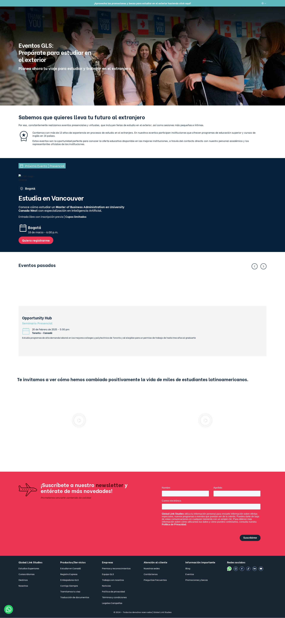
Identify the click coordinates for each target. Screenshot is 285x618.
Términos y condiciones (114, 597)
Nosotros (23, 585)
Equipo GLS (108, 574)
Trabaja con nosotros (113, 579)
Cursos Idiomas (26, 574)
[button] (255, 266)
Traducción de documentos (74, 597)
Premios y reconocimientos (116, 568)
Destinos (23, 579)
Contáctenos (150, 574)
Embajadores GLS (69, 579)
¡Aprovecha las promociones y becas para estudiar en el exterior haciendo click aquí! (142, 3)
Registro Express (68, 574)
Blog (187, 568)
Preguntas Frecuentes (155, 579)
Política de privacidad (113, 591)
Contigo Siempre (69, 585)
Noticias (106, 585)
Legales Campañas (112, 603)
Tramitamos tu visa (70, 591)
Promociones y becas (196, 579)
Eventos (189, 574)
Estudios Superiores (29, 568)
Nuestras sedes (152, 568)
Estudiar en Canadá (70, 568)
